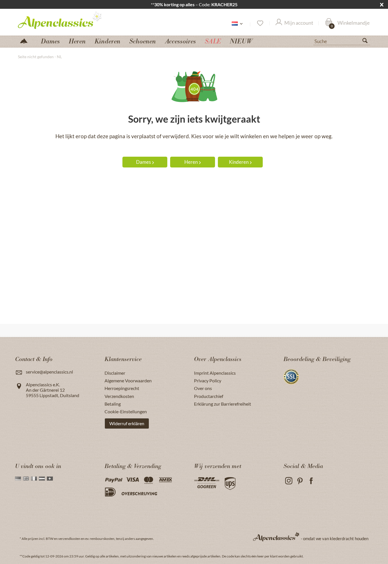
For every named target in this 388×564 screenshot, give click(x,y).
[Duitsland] (18, 479)
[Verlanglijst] (260, 23)
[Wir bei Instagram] (288, 481)
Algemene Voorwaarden (128, 380)
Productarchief (208, 396)
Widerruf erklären (126, 423)
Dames (143, 162)
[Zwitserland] (50, 479)
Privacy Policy (207, 380)
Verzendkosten (119, 396)
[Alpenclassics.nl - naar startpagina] (70, 20)
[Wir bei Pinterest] (300, 481)
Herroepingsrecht (122, 388)
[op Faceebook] (311, 481)
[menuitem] (341, 40)
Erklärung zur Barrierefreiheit (222, 403)
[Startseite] (26, 40)
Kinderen (239, 162)
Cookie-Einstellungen (126, 411)
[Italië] (34, 479)
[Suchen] (367, 41)
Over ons (203, 388)
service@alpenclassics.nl (49, 371)
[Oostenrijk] (42, 479)
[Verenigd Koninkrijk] (26, 479)
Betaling (113, 403)
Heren (191, 162)
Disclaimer (115, 373)
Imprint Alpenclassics (215, 373)
